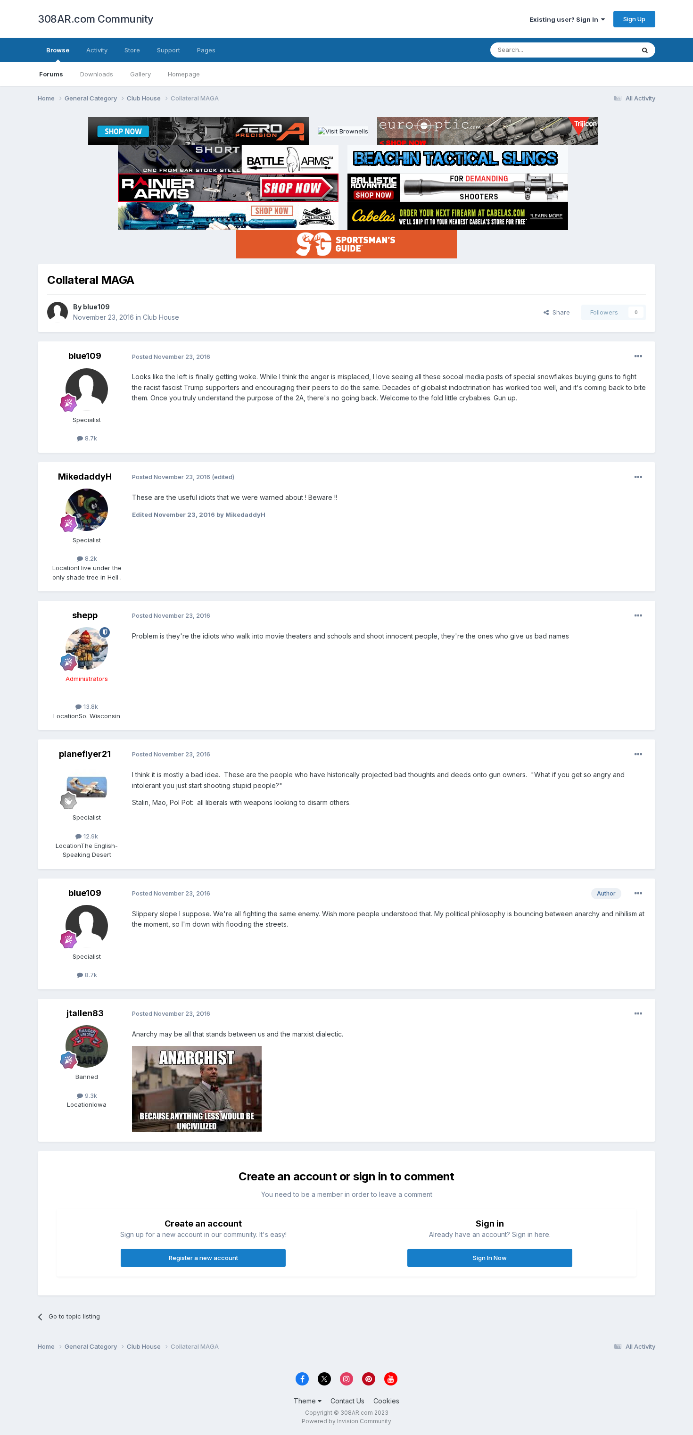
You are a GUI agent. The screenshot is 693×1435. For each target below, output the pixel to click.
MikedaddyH (85, 476)
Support (168, 50)
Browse (57, 50)
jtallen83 (85, 1013)
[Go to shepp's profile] (87, 648)
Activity (96, 50)
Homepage (184, 74)
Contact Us (347, 1401)
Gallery (140, 74)
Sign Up (634, 19)
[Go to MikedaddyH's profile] (87, 510)
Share (559, 312)
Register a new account (203, 1257)
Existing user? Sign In (565, 19)
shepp (85, 615)
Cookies (386, 1401)
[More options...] (638, 356)
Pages (206, 50)
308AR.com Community (96, 19)
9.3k (90, 1095)
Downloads (96, 74)
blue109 (96, 307)
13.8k (90, 706)
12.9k (90, 836)
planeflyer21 (85, 754)
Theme (306, 1401)
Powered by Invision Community (346, 1421)
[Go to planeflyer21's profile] (87, 787)
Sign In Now (490, 1257)
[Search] (645, 50)
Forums (51, 74)
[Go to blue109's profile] (57, 312)
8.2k (90, 558)
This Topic (607, 49)
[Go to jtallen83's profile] (87, 1046)
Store (132, 50)
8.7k (90, 438)
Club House (161, 317)
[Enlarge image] (197, 1089)
